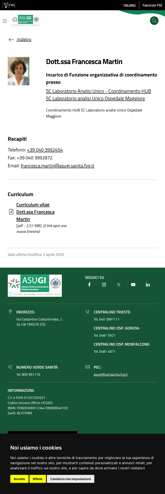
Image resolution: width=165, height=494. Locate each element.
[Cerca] (154, 20)
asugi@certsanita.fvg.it (111, 374)
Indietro (23, 39)
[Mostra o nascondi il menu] (4, 21)
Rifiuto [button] (38, 479)
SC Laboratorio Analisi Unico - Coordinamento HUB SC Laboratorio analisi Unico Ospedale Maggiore (98, 94)
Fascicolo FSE (152, 5)
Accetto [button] (19, 479)
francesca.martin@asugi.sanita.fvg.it (57, 165)
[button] (129, 5)
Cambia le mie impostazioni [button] (70, 479)
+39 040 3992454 (45, 149)
